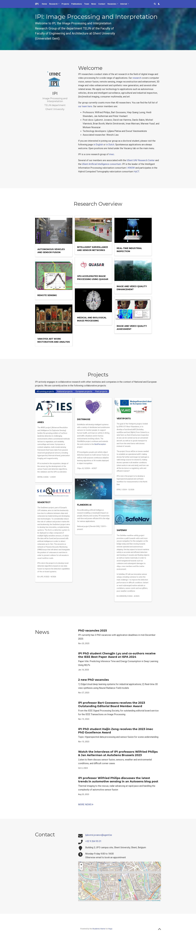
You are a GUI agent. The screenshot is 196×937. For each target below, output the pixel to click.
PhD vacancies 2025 (92, 630)
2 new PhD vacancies (93, 679)
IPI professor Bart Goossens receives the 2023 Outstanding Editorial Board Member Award (111, 704)
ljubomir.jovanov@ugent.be (98, 835)
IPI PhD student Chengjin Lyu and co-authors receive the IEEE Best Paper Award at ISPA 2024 (117, 655)
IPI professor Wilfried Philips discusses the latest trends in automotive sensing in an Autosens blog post (118, 779)
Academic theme (98, 929)
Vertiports (124, 418)
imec (111, 154)
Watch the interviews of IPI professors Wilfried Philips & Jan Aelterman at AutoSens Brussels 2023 (118, 753)
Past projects (101, 391)
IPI (36, 4)
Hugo (110, 929)
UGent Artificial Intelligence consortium (101, 164)
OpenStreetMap (156, 900)
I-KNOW (131, 167)
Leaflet (147, 900)
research (136, 78)
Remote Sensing (47, 295)
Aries (40, 422)
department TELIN (78, 28)
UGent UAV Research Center (141, 160)
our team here (85, 106)
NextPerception (100, 444)
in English (98, 144)
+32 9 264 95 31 (93, 841)
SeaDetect (44, 502)
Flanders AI (84, 505)
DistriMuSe (83, 419)
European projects (84, 391)
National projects (65, 391)
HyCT (136, 171)
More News (85, 804)
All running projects (45, 391)
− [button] (81, 868)
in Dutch (110, 144)
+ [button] (81, 864)
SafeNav (122, 530)
